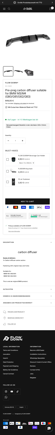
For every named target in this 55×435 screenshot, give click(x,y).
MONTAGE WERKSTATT (16, 318)
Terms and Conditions (10, 350)
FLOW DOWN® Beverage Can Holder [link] (31, 156)
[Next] (52, 2)
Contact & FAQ (35, 370)
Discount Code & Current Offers (40, 362)
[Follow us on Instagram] (6, 391)
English (21, 407)
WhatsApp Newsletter (37, 358)
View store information (14, 231)
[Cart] (50, 9)
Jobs (31, 374)
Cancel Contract (8, 374)
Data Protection (8, 362)
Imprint (5, 358)
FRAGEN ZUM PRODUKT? (16, 312)
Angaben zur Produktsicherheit (17, 303)
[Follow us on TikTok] (17, 391)
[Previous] (2, 2)
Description (8, 242)
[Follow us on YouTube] (12, 391)
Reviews (33, 366)
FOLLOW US (12, 324)
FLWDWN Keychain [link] (25, 169)
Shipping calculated (20, 103)
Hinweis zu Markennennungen (16, 296)
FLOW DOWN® (11, 83)
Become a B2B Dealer (37, 350)
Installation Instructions (38, 354)
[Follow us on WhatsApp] (6, 397)
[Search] (9, 9)
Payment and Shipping (10, 366)
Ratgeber (33, 378)
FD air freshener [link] (24, 179)
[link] (13, 159)
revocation (6, 354)
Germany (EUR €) (9, 407)
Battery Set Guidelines (10, 370)
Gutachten (8, 289)
